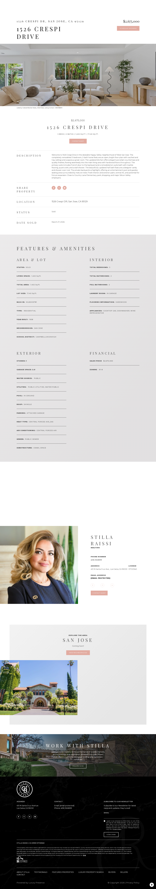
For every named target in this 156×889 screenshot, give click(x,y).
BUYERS (112, 872)
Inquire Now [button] (78, 766)
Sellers (124, 872)
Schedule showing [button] (128, 28)
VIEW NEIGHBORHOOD (78, 652)
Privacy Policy (117, 829)
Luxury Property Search (91, 872)
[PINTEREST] (35, 817)
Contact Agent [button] (78, 141)
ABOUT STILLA (23, 872)
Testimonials (40, 872)
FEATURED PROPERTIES (63, 872)
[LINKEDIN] (112, 585)
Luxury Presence (37, 883)
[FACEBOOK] (93, 585)
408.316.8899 (96, 560)
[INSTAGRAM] (102, 585)
